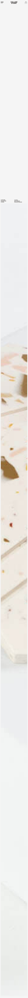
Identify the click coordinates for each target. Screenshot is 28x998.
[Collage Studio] (14, 2)
